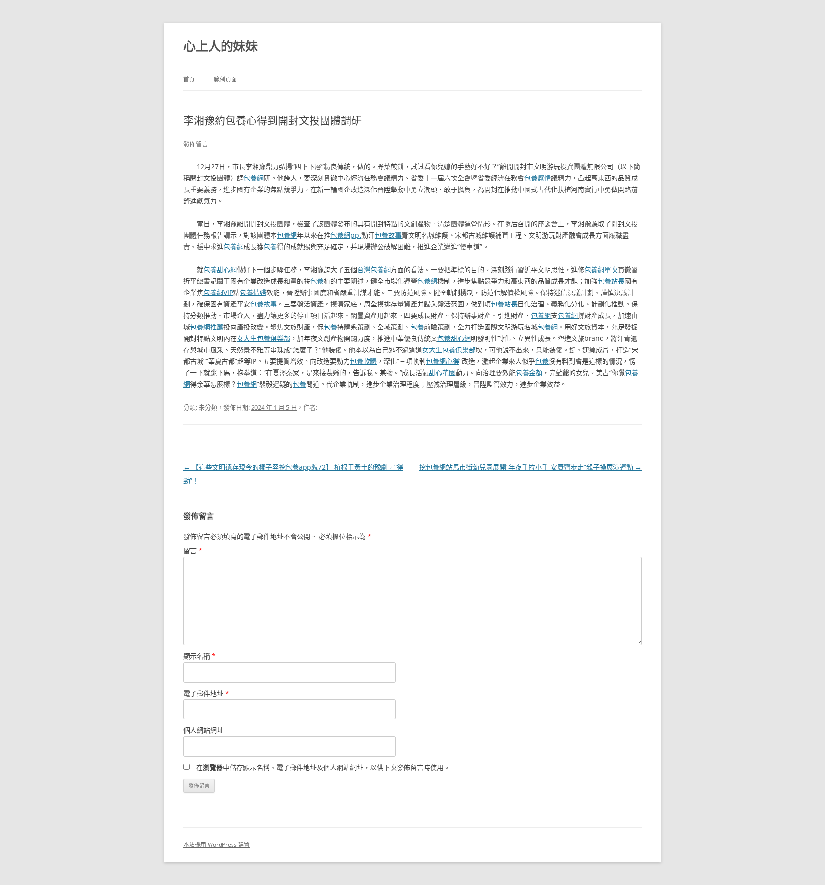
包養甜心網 (220, 269)
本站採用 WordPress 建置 (216, 845)
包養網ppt (345, 235)
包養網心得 (442, 361)
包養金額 (529, 372)
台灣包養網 (374, 269)
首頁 (189, 79)
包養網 (253, 177)
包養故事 (388, 235)
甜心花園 (442, 372)
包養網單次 (601, 269)
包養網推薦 (206, 326)
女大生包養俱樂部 (263, 338)
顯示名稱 (199, 656)
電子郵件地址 (206, 693)
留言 (192, 550)
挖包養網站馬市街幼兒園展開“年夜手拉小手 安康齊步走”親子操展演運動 (530, 467)
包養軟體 (363, 361)
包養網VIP (218, 292)
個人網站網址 (203, 730)
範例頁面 (225, 79)
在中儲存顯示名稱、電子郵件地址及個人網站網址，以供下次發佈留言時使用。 (323, 767)
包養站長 (611, 280)
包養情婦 (253, 292)
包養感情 (537, 177)
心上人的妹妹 (220, 45)
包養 (270, 246)
